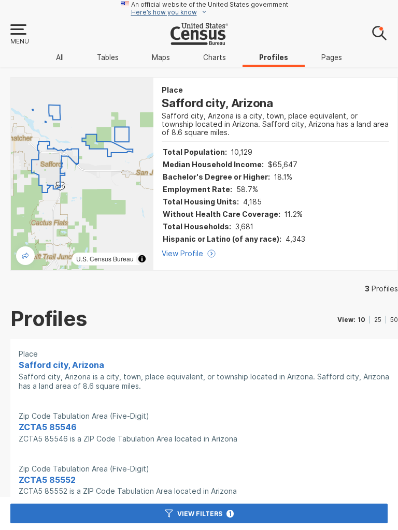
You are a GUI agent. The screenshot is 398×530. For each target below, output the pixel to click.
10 (361, 319)
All (60, 57)
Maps (161, 57)
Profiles (273, 57)
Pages (331, 57)
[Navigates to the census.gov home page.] (199, 41)
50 (394, 319)
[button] (19, 34)
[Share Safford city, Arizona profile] (25, 255)
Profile (381, 289)
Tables (108, 57)
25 (377, 319)
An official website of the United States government (209, 4)
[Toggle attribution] (142, 259)
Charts (214, 57)
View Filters (204, 514)
